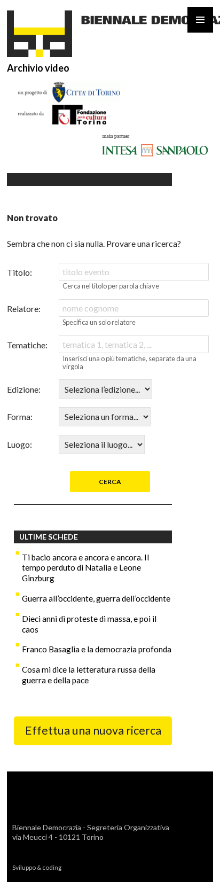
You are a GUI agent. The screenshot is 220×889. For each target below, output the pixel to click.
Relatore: (24, 308)
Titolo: (19, 272)
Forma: (20, 416)
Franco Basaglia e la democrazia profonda (96, 649)
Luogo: (19, 444)
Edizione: (24, 389)
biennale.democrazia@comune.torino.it (82, 847)
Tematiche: (27, 345)
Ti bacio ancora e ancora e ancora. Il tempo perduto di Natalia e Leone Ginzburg (85, 567)
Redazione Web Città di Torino (108, 867)
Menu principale (200, 20)
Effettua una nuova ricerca (93, 730)
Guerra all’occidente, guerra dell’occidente (96, 598)
